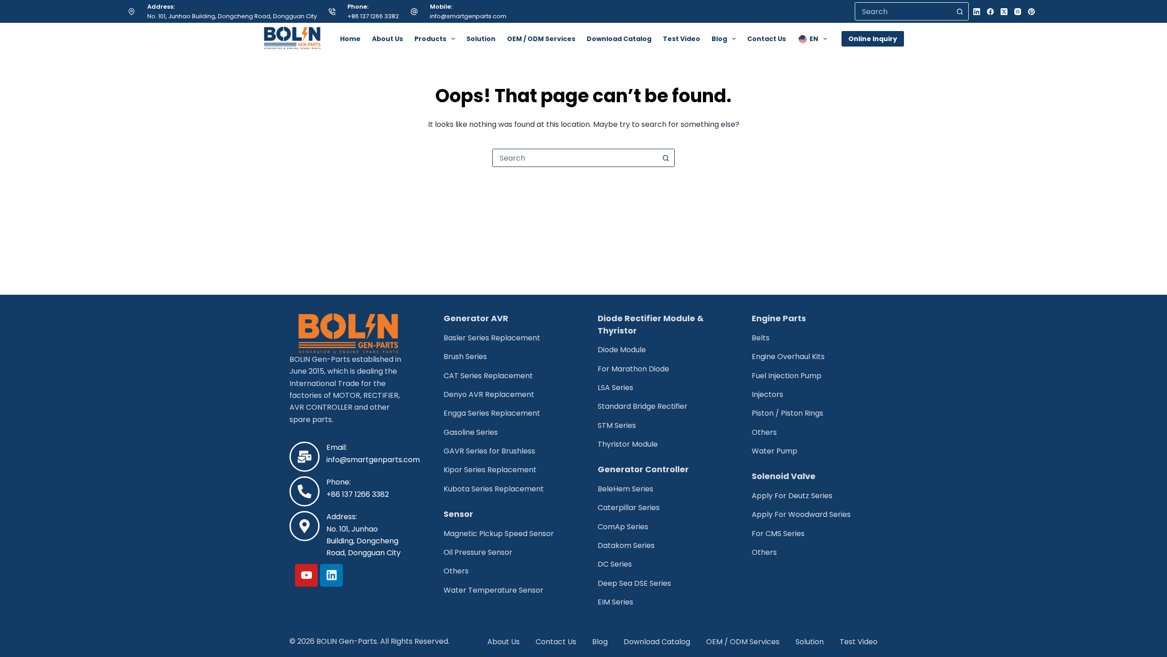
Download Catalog (619, 38)
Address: (341, 516)
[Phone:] (304, 491)
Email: (336, 447)
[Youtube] (306, 575)
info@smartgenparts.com (468, 16)
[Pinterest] (1031, 11)
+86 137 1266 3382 (373, 16)
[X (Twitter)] (1004, 11)
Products (430, 38)
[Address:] (304, 526)
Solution (481, 38)
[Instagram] (1017, 11)
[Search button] (959, 11)
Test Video (681, 38)
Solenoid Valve (784, 476)
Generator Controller (643, 469)
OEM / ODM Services (541, 38)
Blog (719, 38)
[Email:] (304, 457)
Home (350, 38)
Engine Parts (779, 318)
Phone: (338, 482)
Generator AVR (476, 318)
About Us (387, 38)
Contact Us (766, 38)
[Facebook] (990, 11)
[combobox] (575, 158)
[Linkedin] (331, 575)
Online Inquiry (872, 38)
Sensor (458, 514)
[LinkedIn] (976, 11)
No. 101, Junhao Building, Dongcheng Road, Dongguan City (232, 16)
